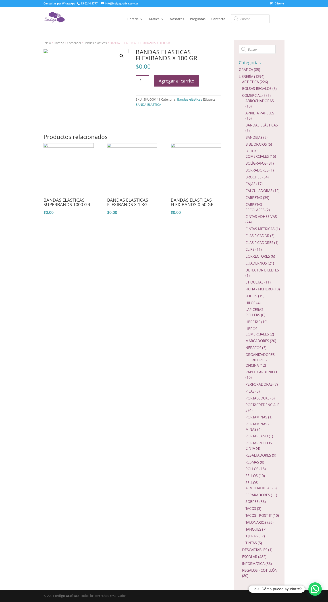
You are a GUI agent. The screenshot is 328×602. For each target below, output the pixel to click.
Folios (251, 296)
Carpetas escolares (255, 207)
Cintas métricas (260, 228)
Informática (253, 563)
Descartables (254, 549)
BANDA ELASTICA (148, 104)
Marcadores (257, 340)
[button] (315, 589)
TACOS (250, 508)
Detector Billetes (262, 270)
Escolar (249, 556)
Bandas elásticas (95, 43)
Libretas (252, 321)
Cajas (250, 183)
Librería (133, 19)
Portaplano (256, 436)
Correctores (257, 256)
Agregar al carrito (176, 81)
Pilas (250, 391)
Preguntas (198, 19)
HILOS (250, 302)
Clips (250, 249)
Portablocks (257, 398)
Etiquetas (254, 282)
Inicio (47, 43)
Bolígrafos (256, 163)
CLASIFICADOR (257, 235)
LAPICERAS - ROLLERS (255, 312)
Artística (250, 81)
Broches (253, 177)
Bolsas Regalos (257, 88)
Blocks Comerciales (257, 154)
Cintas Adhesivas (261, 216)
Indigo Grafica (66, 596)
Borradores (257, 170)
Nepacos (253, 347)
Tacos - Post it (258, 515)
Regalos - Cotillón (259, 570)
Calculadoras (258, 190)
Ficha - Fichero (259, 289)
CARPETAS (253, 197)
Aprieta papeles (259, 113)
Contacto (218, 19)
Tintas (251, 542)
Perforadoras (259, 384)
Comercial (74, 43)
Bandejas (253, 137)
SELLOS (251, 475)
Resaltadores (258, 455)
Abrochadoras (259, 100)
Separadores (257, 494)
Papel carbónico (261, 372)
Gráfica (154, 19)
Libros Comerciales (257, 331)
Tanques (253, 529)
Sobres (252, 501)
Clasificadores (259, 242)
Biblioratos (256, 144)
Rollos (252, 468)
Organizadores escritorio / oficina (260, 360)
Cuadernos (256, 263)
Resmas (252, 462)
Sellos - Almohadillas (258, 485)
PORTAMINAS (256, 417)
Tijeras (251, 536)
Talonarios (255, 522)
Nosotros (177, 19)
